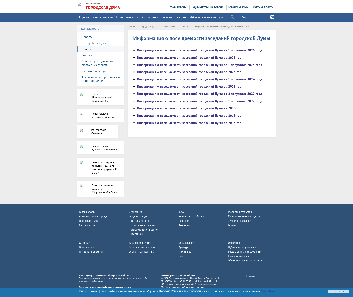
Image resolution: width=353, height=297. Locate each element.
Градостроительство (240, 212)
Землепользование (239, 220)
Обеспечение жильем (142, 247)
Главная (131, 26)
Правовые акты (127, 17)
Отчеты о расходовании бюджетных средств (97, 63)
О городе (84, 243)
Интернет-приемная (91, 251)
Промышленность (139, 220)
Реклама (233, 225)
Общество (234, 243)
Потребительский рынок (143, 229)
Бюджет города (138, 216)
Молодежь (184, 251)
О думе (84, 17)
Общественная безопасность (245, 260)
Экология (184, 225)
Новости (87, 37)
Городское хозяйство (191, 216)
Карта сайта (251, 276)
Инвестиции (136, 234)
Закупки (87, 55)
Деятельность (103, 17)
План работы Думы (94, 43)
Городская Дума (238, 7)
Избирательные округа (206, 17)
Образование (186, 243)
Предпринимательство (142, 225)
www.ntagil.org (85, 275)
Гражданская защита (240, 256)
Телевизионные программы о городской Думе (101, 78)
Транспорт (184, 220)
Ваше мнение (87, 247)
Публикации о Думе (94, 71)
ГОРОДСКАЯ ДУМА (103, 7)
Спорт (182, 256)
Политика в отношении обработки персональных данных (105, 287)
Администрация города (207, 7)
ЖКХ (181, 212)
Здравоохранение (139, 243)
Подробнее (267, 291)
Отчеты (86, 49)
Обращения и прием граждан (164, 17)
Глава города (178, 7)
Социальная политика (141, 251)
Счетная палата (263, 7)
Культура (183, 247)
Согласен (339, 291)
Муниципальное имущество (244, 216)
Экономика (135, 212)
